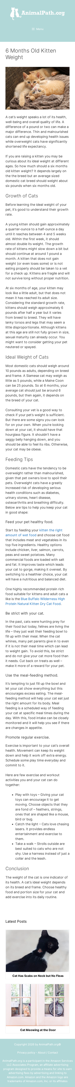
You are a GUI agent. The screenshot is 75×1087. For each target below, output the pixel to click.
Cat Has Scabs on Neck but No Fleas (38, 976)
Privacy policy (26, 1052)
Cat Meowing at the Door (38, 1030)
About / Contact (48, 1052)
